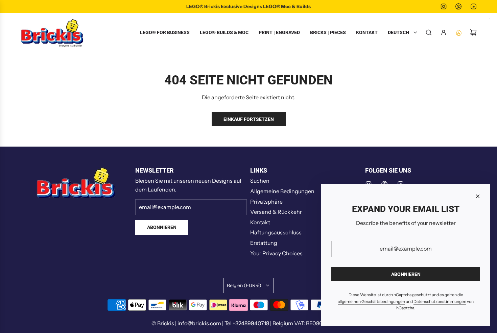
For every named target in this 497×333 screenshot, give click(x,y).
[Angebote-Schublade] (458, 32)
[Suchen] (428, 32)
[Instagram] (443, 6)
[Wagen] (473, 32)
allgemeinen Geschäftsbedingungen (371, 301)
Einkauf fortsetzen (248, 119)
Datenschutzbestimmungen (439, 301)
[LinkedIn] (473, 6)
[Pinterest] (458, 6)
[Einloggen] (443, 32)
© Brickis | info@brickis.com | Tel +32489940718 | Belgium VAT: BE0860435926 (248, 323)
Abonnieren (161, 227)
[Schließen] (477, 196)
